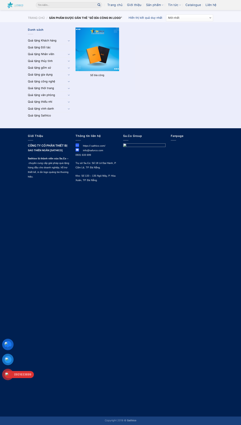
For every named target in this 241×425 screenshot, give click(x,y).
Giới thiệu (134, 5)
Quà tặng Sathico (39, 115)
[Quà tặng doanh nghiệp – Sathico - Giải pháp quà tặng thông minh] (17, 5)
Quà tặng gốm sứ (39, 67)
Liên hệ (211, 5)
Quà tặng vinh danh (41, 108)
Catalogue (193, 5)
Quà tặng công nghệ (41, 81)
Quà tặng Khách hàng (42, 40)
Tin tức (173, 5)
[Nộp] (99, 5)
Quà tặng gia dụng (40, 74)
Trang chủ (114, 5)
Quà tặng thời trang (41, 88)
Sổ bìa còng (97, 75)
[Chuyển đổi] (68, 40)
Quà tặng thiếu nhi (40, 101)
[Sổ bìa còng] (97, 49)
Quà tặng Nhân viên (41, 54)
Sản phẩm (153, 5)
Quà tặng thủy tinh (40, 61)
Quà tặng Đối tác (39, 47)
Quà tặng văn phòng (41, 95)
